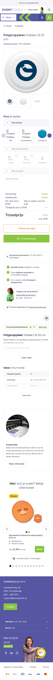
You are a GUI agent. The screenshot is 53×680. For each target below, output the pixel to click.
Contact (10, 606)
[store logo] (12, 10)
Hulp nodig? (33, 10)
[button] (42, 566)
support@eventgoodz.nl (26, 295)
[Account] (42, 17)
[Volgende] (49, 135)
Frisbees (19, 26)
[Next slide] (46, 529)
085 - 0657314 (25, 298)
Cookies (33, 667)
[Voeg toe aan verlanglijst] (46, 318)
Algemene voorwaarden (13, 667)
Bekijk (39, 549)
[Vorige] (3, 135)
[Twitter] (11, 653)
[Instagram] (17, 653)
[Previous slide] (7, 529)
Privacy (46, 667)
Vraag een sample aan (37, 307)
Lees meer (26, 357)
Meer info (43, 327)
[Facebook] (6, 653)
